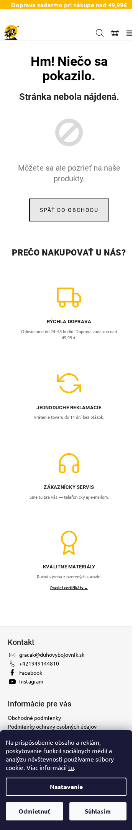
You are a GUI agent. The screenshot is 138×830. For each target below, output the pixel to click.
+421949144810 (39, 663)
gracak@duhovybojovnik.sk (51, 654)
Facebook (30, 672)
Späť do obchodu (69, 210)
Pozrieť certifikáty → (69, 587)
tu (71, 767)
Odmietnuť (34, 811)
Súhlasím (98, 811)
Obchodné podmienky (34, 717)
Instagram (31, 681)
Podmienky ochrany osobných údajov (52, 726)
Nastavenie (66, 787)
